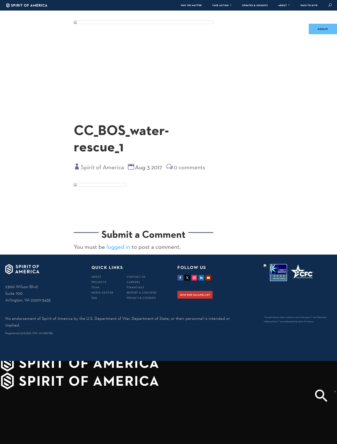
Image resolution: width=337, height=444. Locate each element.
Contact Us (136, 277)
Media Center (102, 292)
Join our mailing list (195, 294)
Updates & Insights (255, 5)
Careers (133, 282)
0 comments (189, 167)
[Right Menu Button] (335, 391)
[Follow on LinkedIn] (201, 278)
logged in (118, 247)
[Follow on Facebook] (180, 278)
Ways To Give (309, 5)
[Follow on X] (187, 278)
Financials (135, 287)
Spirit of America (102, 167)
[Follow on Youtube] (208, 278)
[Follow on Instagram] (194, 278)
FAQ (94, 298)
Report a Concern (142, 292)
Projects (99, 282)
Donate (323, 29)
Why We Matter (191, 5)
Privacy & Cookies (141, 298)
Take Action (220, 5)
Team (95, 287)
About (282, 5)
